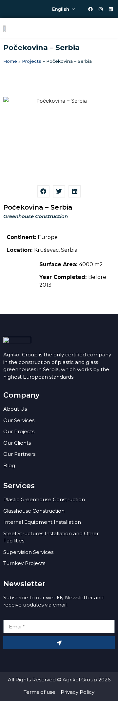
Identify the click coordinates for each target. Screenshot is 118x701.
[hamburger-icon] (107, 28)
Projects (31, 61)
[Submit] (59, 642)
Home (10, 61)
